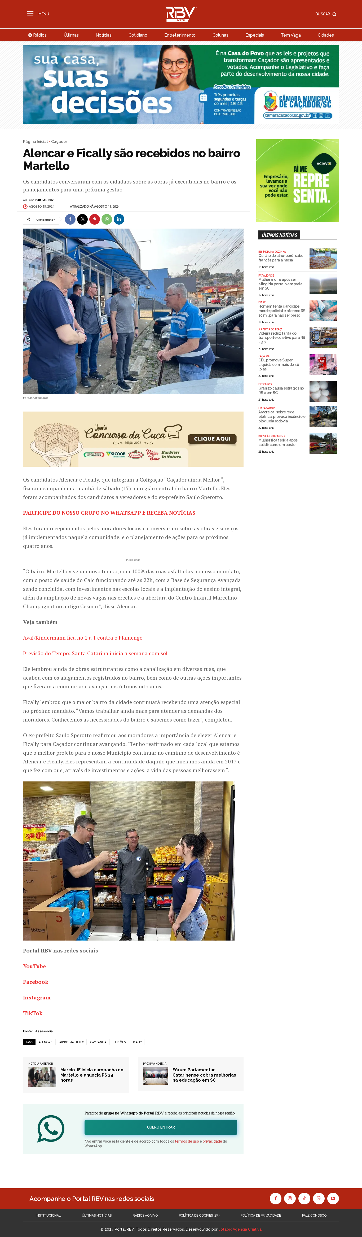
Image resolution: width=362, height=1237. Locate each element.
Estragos (265, 384)
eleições (119, 1042)
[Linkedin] (119, 219)
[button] (327, 14)
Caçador (59, 141)
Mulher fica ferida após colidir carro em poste (278, 442)
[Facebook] (70, 219)
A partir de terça (270, 329)
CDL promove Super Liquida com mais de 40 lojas (278, 364)
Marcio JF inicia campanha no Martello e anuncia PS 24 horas (91, 1074)
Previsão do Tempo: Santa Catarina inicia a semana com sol (95, 653)
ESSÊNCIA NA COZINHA (272, 251)
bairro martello (71, 1042)
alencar (45, 1042)
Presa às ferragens (271, 436)
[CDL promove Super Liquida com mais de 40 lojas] (323, 364)
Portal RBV (44, 200)
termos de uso (187, 1141)
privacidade (212, 1141)
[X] (82, 219)
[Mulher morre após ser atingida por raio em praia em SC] (323, 284)
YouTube (34, 966)
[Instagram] (290, 1198)
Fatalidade (265, 275)
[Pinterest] (94, 219)
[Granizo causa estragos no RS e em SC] (323, 391)
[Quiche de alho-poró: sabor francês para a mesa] (323, 258)
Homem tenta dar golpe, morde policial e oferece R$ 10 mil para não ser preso (281, 310)
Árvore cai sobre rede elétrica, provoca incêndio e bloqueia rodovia (281, 416)
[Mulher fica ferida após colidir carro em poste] (323, 443)
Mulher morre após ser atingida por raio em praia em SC (280, 284)
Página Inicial (35, 141)
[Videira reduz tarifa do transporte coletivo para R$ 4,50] (323, 337)
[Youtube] (333, 1198)
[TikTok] (304, 1198)
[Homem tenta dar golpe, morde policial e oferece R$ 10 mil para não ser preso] (323, 310)
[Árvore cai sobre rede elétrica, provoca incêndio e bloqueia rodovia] (323, 416)
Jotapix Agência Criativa (240, 1229)
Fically (136, 1042)
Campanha (98, 1042)
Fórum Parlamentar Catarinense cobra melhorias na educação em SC (204, 1074)
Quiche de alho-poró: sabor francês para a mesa (281, 257)
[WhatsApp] (106, 219)
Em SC (262, 302)
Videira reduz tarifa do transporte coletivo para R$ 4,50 (281, 337)
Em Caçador (266, 408)
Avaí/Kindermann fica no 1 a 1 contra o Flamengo (83, 637)
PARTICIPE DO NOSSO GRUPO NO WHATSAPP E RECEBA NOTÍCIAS (109, 512)
